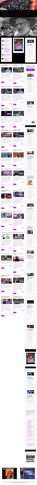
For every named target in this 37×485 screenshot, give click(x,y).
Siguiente (19, 319)
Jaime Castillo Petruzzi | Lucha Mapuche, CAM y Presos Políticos (6, 276)
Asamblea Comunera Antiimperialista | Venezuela (5, 131)
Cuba (2, 266)
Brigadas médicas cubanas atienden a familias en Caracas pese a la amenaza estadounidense (7, 50)
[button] (3, 27)
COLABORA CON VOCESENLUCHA (30, 70)
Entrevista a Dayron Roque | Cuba (6, 211)
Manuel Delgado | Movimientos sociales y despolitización (18, 87)
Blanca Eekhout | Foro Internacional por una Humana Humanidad (6, 191)
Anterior (6, 319)
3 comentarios (22, 164)
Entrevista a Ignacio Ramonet (5, 254)
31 (16, 319)
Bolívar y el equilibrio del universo (6, 169)
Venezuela (15, 81)
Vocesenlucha (10, 3)
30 (15, 319)
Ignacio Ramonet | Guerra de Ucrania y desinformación (17, 297)
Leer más (3, 82)
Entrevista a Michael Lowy (17, 169)
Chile (2, 290)
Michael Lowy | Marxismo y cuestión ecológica (17, 276)
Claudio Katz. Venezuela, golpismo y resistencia (17, 131)
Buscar (27, 121)
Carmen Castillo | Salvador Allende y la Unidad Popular (5, 297)
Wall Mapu (4, 290)
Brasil (14, 182)
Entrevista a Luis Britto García (18, 232)
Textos (2, 164)
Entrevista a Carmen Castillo (17, 190)
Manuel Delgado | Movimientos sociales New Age (6, 66)
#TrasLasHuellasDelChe (30, 425)
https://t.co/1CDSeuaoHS (30, 439)
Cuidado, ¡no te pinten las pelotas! (6, 232)
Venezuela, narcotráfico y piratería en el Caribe (5, 151)
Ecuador (2, 185)
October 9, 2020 (30, 446)
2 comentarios (10, 290)
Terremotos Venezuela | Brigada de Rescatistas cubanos (7, 60)
